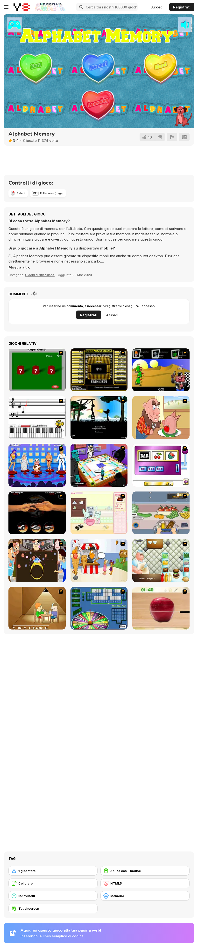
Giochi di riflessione (40, 275)
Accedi (157, 7)
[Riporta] (172, 137)
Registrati (182, 7)
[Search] (80, 7)
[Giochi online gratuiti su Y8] (22, 7)
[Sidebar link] (6, 7)
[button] (19, 267)
